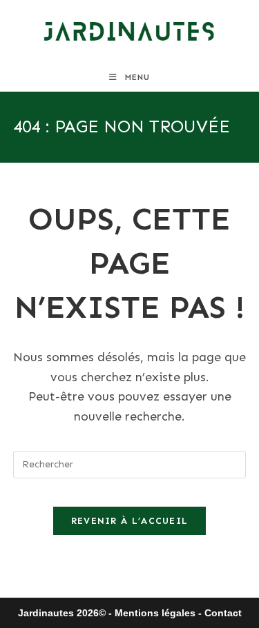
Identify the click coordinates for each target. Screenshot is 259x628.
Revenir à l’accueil (130, 521)
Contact (223, 612)
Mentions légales (155, 612)
